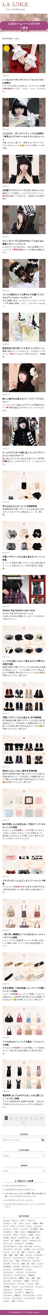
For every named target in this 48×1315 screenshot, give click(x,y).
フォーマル (19, 1272)
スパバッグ (39, 1287)
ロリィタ (29, 1255)
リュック (6, 1252)
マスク (24, 1240)
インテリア (23, 1229)
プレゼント (30, 1220)
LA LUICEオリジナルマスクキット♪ (20, 1190)
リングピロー (17, 1281)
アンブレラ (30, 1258)
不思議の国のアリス (33, 1232)
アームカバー (8, 1295)
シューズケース (29, 1298)
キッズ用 (6, 1264)
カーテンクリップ (20, 1275)
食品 (13, 1301)
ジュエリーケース (19, 1258)
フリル (13, 1226)
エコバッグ (7, 1235)
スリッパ (37, 1246)
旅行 (38, 1278)
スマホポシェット (35, 1240)
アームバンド (37, 1266)
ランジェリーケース (26, 1287)
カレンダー (7, 1281)
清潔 (16, 1255)
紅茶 (33, 1264)
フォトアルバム (17, 1298)
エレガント (7, 1223)
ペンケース (30, 1252)
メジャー (15, 1287)
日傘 (17, 1261)
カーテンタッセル (28, 1295)
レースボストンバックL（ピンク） (19, 1200)
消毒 (33, 1278)
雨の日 (17, 1240)
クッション (7, 1269)
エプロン (6, 1301)
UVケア (6, 1240)
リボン (21, 1223)
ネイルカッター (8, 1272)
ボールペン (36, 1261)
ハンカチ (23, 1235)
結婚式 (27, 1281)
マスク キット (8, 1261)
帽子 (23, 1252)
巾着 (5, 1255)
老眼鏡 (21, 1278)
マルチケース (26, 1266)
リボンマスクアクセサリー (16, 1186)
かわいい (15, 1220)
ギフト (22, 1220)
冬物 (41, 1229)
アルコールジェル (9, 1284)
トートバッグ (8, 1243)
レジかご (29, 1269)
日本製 (35, 1223)
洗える (13, 1238)
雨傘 (38, 1252)
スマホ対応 (29, 1243)
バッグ (6, 1226)
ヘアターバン (29, 1289)
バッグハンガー (31, 1272)
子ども (39, 1298)
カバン (29, 1226)
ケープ (39, 1295)
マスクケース (26, 1261)
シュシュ (40, 1264)
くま (13, 1252)
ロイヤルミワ (19, 1243)
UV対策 (6, 1238)
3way (27, 1278)
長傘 (21, 1255)
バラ (14, 1223)
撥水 (37, 1238)
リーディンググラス (10, 1278)
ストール (30, 1284)
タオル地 (16, 1266)
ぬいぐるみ (28, 1246)
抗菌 (10, 1255)
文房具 (31, 1235)
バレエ (38, 1235)
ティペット (15, 1264)
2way (20, 1246)
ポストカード (8, 1275)
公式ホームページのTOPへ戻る (24, 25)
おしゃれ (6, 1220)
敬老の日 (31, 1275)
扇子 (37, 1284)
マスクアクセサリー (10, 1246)
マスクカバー (8, 1292)
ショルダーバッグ (23, 1238)
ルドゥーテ (37, 1226)
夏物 (23, 1264)
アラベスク (18, 1249)
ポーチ (15, 1229)
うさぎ (22, 1232)
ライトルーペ (19, 1292)
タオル (15, 1235)
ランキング (7, 1229)
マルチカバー (8, 1289)
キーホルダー (38, 1255)
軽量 (41, 1223)
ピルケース (7, 1258)
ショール (6, 1298)
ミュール (20, 1301)
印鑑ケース (29, 1292)
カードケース (8, 1249)
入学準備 (6, 1287)
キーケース (35, 1281)
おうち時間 (33, 1229)
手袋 (16, 1232)
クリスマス (18, 1289)
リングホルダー (18, 1269)
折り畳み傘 (7, 1266)
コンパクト (21, 1226)
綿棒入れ (17, 1295)
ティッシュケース (37, 1249)
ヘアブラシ (21, 1284)
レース (28, 1223)
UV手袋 (27, 1249)
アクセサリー (8, 1232)
